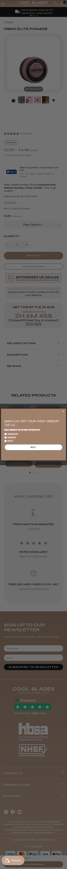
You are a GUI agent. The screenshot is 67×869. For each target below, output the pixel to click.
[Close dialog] (63, 411)
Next (33, 447)
